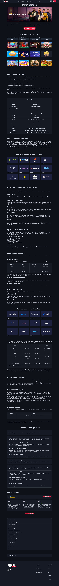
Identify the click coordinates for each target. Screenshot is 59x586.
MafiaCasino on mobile (12, 540)
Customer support (11, 544)
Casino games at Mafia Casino (13, 522)
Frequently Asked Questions (13, 546)
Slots (46, 39)
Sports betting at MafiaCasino (13, 534)
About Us (10, 526)
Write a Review (47, 496)
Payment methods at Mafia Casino (14, 538)
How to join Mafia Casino (13, 524)
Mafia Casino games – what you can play (15, 532)
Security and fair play (12, 542)
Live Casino (23, 39)
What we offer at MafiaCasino (13, 528)
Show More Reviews (29, 513)
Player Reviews (11, 548)
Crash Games (34, 39)
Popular (12, 39)
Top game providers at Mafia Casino (14, 530)
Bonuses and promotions (13, 536)
